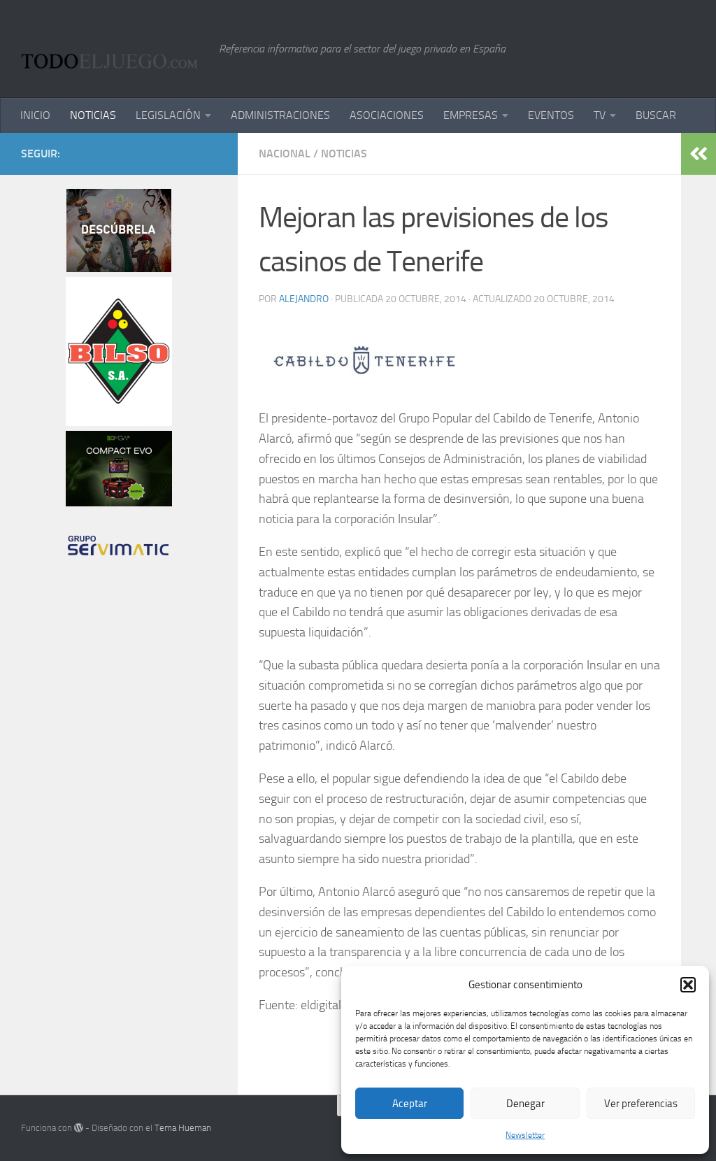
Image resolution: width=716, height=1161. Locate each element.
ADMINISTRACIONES (280, 115)
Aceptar (409, 1103)
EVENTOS (551, 115)
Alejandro (304, 299)
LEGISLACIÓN (168, 115)
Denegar (525, 1103)
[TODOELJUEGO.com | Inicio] (113, 49)
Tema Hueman (183, 1128)
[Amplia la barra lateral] (698, 154)
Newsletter (525, 1135)
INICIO (35, 115)
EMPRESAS (470, 115)
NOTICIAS (93, 115)
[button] (688, 985)
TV (600, 115)
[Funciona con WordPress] (78, 1127)
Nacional (284, 153)
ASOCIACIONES (387, 115)
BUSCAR (656, 115)
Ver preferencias (641, 1103)
